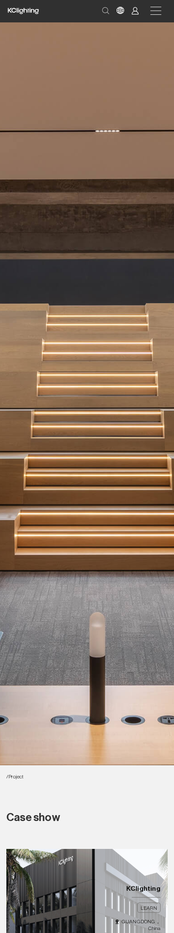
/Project (15, 776)
